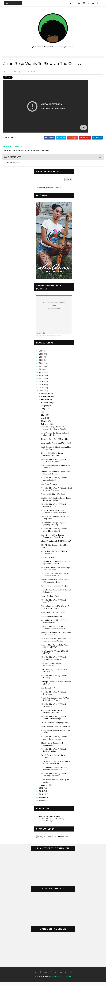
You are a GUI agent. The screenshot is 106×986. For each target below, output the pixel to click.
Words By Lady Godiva (49, 816)
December (46, 393)
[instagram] (84, 3)
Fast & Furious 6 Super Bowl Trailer (53, 756)
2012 (41, 788)
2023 (41, 360)
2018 (41, 375)
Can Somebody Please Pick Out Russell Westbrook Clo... (54, 768)
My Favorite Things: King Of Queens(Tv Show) (53, 523)
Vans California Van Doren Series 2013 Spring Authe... (55, 581)
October (45, 399)
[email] (93, 3)
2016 (41, 381)
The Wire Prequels (49, 484)
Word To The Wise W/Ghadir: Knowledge (54, 693)
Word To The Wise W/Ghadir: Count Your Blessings (54, 717)
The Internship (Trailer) (51, 616)
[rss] (88, 3)
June (43, 412)
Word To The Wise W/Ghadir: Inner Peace (54, 601)
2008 (41, 800)
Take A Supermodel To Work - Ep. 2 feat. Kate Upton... (55, 607)
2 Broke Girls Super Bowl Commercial (52, 744)
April (44, 418)
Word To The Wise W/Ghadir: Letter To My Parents (54, 738)
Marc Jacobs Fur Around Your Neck (56, 443)
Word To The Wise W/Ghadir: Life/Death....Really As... (54, 658)
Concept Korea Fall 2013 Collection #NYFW (56, 682)
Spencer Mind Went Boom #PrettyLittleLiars (52, 454)
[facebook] (75, 3)
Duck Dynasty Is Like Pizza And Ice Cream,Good (56, 448)
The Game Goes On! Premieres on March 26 (55, 466)
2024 (41, 357)
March (44, 421)
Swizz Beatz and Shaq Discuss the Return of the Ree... (55, 472)
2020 (41, 369)
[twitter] (70, 3)
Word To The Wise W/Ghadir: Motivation (54, 705)
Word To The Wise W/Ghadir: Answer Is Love (54, 505)
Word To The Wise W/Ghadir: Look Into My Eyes (54, 460)
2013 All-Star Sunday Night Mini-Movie (55, 546)
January (45, 785)
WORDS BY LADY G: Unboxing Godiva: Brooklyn (51, 819)
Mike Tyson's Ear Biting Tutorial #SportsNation (55, 434)
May (43, 415)
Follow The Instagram (50, 557)
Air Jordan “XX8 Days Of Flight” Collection (54, 552)
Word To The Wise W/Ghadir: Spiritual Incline (54, 750)
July (43, 409)
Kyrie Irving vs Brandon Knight (54, 586)
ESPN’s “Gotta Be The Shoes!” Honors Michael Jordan (54, 639)
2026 (41, 351)
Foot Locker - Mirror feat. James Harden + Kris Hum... (55, 762)
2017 (41, 378)
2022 (41, 363)
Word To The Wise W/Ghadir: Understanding (54, 479)
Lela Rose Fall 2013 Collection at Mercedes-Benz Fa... (55, 574)
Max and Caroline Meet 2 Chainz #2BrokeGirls (55, 621)
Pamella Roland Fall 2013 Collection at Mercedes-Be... (56, 633)
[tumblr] (102, 3)
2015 (41, 384)
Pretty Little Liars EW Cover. (53, 494)
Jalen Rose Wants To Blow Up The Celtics (55, 781)
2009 (41, 797)
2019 (41, 372)
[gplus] (79, 3)
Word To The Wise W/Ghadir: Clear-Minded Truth (54, 530)
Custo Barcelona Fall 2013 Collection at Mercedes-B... (53, 627)
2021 (41, 366)
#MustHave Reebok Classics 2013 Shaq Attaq (55, 517)
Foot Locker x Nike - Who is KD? (55, 726)
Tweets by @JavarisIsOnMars (48, 188)
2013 (41, 391)
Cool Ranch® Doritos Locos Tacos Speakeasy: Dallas (56, 499)
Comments (37, 72)
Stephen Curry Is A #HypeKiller (55, 439)
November (46, 396)
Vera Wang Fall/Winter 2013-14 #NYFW (54, 652)
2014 (41, 387)
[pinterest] (71, 972)
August (44, 406)
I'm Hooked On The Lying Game (54, 722)
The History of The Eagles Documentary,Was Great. (52, 536)
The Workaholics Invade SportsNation (51, 664)
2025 (41, 354)
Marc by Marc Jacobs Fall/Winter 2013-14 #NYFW (55, 646)
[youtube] (97, 3)
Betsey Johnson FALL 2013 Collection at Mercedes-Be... (54, 511)
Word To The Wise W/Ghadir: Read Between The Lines (56, 489)
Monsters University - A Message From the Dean (55, 568)
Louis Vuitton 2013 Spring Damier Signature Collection (55, 562)
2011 (41, 791)
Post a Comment (12, 162)
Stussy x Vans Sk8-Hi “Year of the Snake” (55, 731)
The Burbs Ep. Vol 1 (49, 688)
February (45, 424)
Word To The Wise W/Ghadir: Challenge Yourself (54, 774)
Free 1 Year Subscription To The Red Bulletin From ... (55, 699)
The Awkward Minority (8, 59)
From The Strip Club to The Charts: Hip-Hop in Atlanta (53, 428)
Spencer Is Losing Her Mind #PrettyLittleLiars (53, 711)
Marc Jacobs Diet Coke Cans (53, 612)
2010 (41, 794)
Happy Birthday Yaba (50, 596)
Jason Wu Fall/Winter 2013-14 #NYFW (54, 670)
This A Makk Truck (21, 59)
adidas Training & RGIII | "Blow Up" (56, 541)
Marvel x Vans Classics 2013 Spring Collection (56, 591)
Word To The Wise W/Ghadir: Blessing (54, 676)
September (46, 402)
